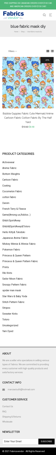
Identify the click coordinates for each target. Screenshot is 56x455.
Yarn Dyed (7, 331)
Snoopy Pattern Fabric (14, 284)
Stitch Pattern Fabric (13, 302)
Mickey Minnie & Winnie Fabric (19, 243)
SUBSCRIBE (46, 441)
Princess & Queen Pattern (16, 255)
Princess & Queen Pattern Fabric (20, 261)
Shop (23, 32)
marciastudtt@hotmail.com (21, 389)
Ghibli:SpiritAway (11, 220)
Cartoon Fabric (10, 179)
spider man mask (11, 290)
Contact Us (7, 406)
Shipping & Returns (11, 416)
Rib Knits (7, 272)
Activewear (8, 162)
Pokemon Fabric (11, 249)
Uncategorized (10, 325)
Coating (6, 185)
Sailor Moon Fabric (12, 278)
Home (16, 32)
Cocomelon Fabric (12, 191)
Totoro (5, 319)
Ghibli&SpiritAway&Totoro (16, 226)
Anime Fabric (9, 168)
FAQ (4, 411)
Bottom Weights (11, 173)
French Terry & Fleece (14, 208)
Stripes (6, 307)
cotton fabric (9, 197)
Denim (5, 203)
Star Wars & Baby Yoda (14, 296)
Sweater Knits (10, 313)
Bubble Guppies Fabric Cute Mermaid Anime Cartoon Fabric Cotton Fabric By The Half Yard (28, 118)
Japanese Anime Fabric (15, 237)
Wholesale (7, 421)
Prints (5, 267)
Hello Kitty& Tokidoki (13, 232)
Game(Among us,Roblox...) (16, 214)
